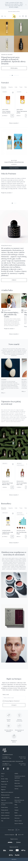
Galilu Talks (7, 310)
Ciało (16, 87)
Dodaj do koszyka (14, 167)
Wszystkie (3, 87)
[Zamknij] (26, 5)
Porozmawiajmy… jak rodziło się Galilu (11, 314)
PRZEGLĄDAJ (14, 68)
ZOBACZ (14, 280)
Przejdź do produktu (6, 192)
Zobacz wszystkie (13, 123)
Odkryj (2, 392)
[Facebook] (3, 768)
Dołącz (14, 705)
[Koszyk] (26, 16)
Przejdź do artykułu (8, 328)
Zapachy (11, 87)
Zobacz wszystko (13, 494)
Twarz (20, 87)
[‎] (14, 586)
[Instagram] (8, 768)
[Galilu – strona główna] (14, 16)
